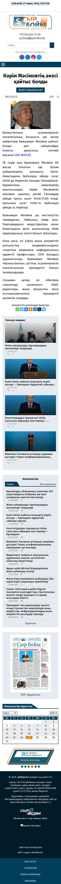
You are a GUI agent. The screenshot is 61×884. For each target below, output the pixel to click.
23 (53, 733)
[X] (39, 309)
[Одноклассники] (30, 309)
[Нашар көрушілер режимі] (31, 8)
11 (14, 729)
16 (53, 729)
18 (14, 733)
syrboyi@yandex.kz (31, 38)
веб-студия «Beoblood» (30, 852)
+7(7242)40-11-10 (29, 34)
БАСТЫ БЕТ (30, 861)
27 (29, 737)
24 (7, 737)
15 (46, 729)
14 (37, 729)
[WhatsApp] (17, 309)
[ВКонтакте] (26, 309)
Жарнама (30, 880)
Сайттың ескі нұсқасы (30, 847)
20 (29, 733)
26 (21, 737)
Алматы (13, 150)
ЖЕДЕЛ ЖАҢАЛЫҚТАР (30, 90)
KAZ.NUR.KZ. (23, 155)
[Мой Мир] (35, 309)
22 (46, 733)
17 (7, 733)
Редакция (30, 867)
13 (29, 729)
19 (21, 733)
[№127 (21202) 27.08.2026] (30, 664)
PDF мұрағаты (30, 694)
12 (21, 729)
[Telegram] (22, 309)
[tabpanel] (30, 756)
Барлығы (30, 623)
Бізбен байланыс (30, 874)
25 (14, 737)
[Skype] (44, 309)
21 (37, 733)
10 (7, 729)
